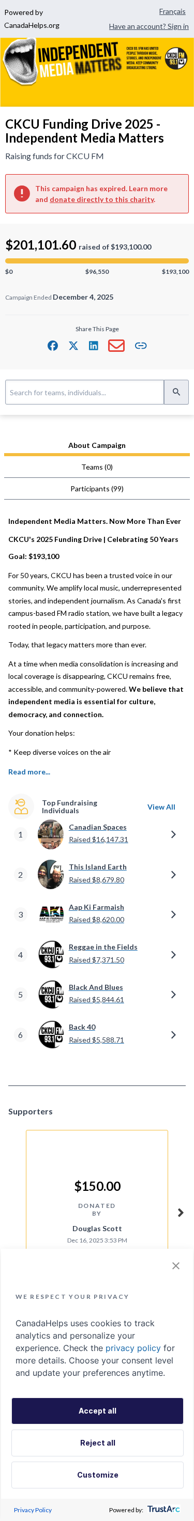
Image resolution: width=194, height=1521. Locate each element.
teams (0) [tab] (97, 466)
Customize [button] (97, 1474)
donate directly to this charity (102, 199)
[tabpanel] (97, 790)
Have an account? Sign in (149, 26)
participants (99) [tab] (97, 488)
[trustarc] (162, 1509)
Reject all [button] (97, 1442)
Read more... (29, 771)
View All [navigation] (161, 806)
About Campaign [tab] (97, 445)
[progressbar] (97, 260)
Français (172, 11)
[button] (52, 345)
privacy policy (133, 1348)
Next (180, 1211)
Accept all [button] (97, 1410)
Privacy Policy (33, 1510)
